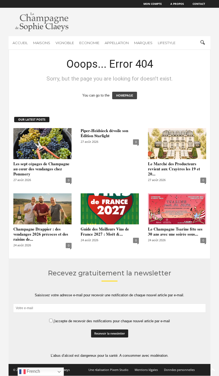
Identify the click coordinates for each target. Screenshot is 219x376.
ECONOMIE (89, 43)
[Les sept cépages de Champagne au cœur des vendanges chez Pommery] (42, 143)
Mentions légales (146, 370)
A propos (177, 4)
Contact (199, 4)
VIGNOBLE (65, 43)
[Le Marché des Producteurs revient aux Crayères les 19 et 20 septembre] (177, 143)
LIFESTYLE (166, 43)
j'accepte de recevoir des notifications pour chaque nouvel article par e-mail (111, 321)
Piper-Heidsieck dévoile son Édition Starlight (104, 133)
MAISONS (41, 43)
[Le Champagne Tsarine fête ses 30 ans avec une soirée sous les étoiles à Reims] (177, 208)
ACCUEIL (20, 43)
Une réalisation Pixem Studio (108, 370)
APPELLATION (117, 43)
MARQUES (143, 43)
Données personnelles (179, 370)
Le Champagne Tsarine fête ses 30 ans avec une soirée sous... (175, 231)
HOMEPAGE (124, 95)
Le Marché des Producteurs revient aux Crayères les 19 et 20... (174, 169)
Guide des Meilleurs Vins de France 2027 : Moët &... (105, 231)
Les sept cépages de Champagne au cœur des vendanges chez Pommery (41, 169)
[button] (202, 43)
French (33, 371)
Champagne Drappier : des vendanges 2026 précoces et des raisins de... (40, 234)
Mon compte (152, 4)
